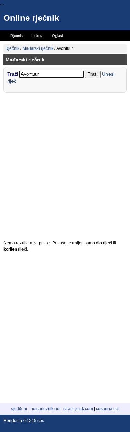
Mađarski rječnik (38, 48)
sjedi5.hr (19, 408)
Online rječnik (31, 17)
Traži (13, 74)
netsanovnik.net (45, 408)
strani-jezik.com (78, 408)
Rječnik (12, 48)
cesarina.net (107, 408)
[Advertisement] (65, 168)
